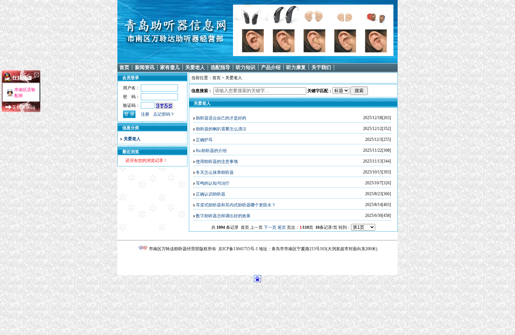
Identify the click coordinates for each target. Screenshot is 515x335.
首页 (124, 67)
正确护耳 (204, 139)
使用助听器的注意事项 (217, 161)
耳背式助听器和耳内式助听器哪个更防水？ (236, 205)
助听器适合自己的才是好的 (221, 118)
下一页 (270, 227)
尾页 (281, 227)
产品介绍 (271, 67)
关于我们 (321, 67)
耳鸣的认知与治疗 (212, 183)
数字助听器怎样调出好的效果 (223, 215)
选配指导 (220, 67)
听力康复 (296, 67)
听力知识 (245, 67)
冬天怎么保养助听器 (215, 172)
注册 (145, 114)
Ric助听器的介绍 (211, 150)
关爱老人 (195, 67)
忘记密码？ (163, 114)
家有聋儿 (170, 67)
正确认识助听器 (210, 194)
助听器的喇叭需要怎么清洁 (221, 129)
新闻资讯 (144, 67)
